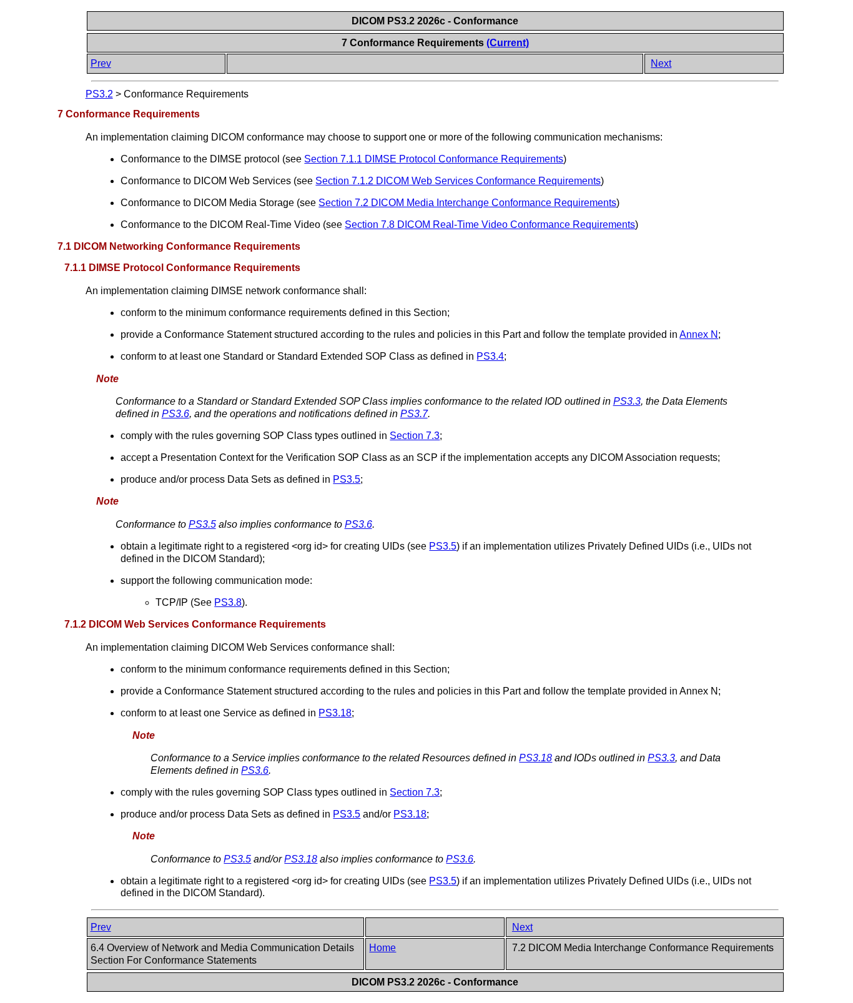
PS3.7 (414, 413)
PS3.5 (346, 479)
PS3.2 (99, 94)
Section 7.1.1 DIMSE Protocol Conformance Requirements (433, 159)
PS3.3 (627, 401)
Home (382, 947)
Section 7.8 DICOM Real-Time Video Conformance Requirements (490, 224)
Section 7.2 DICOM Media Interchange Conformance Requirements (467, 202)
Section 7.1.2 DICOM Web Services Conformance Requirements (458, 180)
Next (661, 63)
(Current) (507, 42)
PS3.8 (228, 602)
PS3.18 (335, 713)
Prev (101, 63)
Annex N (698, 334)
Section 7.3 (415, 435)
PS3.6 (175, 413)
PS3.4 (490, 356)
